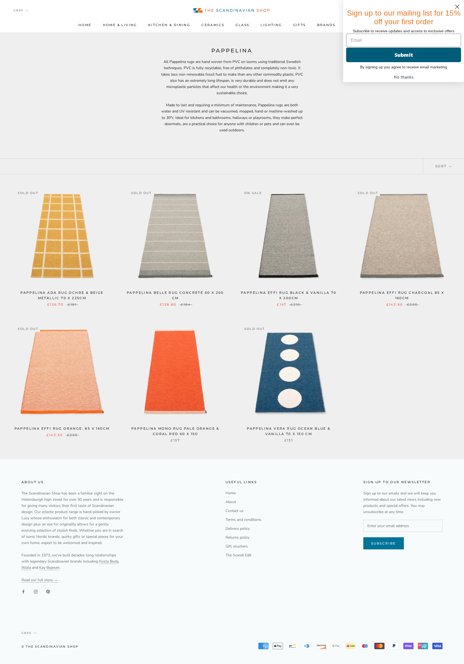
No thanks (404, 77)
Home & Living (120, 25)
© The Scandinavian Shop (50, 646)
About (231, 501)
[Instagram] (36, 591)
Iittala (26, 567)
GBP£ (18, 10)
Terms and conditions (243, 519)
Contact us (235, 510)
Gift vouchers (237, 546)
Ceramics (212, 25)
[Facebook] (23, 591)
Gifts (299, 25)
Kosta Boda (108, 561)
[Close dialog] (457, 7)
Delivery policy (238, 528)
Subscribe (383, 543)
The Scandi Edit (238, 555)
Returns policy (237, 537)
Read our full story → (39, 579)
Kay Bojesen (49, 567)
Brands (326, 25)
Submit (403, 55)
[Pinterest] (48, 591)
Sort (441, 166)
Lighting (271, 25)
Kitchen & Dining (169, 25)
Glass (242, 25)
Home (85, 25)
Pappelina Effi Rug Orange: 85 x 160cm (62, 428)
